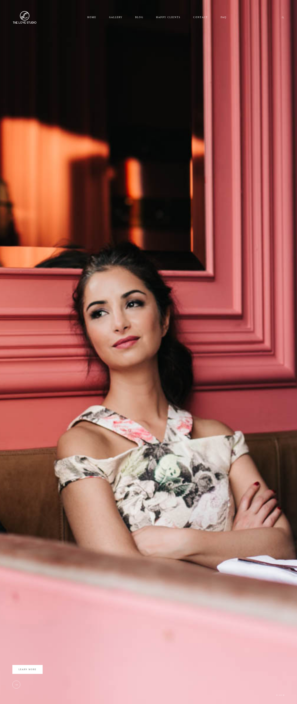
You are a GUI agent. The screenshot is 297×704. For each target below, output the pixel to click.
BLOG (139, 17)
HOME (91, 17)
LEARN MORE (27, 669)
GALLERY (116, 17)
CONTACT (200, 17)
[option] (148, 352)
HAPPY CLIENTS (168, 17)
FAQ (224, 17)
